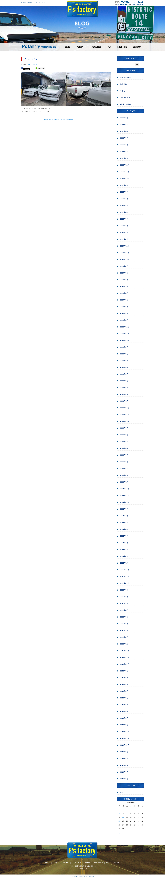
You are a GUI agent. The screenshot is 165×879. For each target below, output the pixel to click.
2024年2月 (124, 313)
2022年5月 (124, 455)
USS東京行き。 (126, 97)
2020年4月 (124, 624)
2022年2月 (124, 475)
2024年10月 (124, 259)
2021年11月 (124, 495)
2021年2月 (124, 556)
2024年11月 (124, 253)
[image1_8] (43, 104)
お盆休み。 (124, 84)
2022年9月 (124, 428)
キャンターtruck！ (68, 120)
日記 (121, 792)
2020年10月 (124, 583)
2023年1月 (124, 401)
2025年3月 (124, 226)
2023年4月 (124, 381)
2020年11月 (124, 576)
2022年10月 (124, 421)
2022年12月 (124, 408)
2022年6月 (124, 448)
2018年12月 (124, 732)
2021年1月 (124, 563)
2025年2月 (124, 232)
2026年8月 (124, 118)
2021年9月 (124, 509)
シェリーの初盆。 (126, 77)
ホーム (67, 47)
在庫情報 (95, 47)
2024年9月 (124, 266)
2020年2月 (124, 637)
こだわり (80, 47)
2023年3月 (124, 388)
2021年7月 (124, 522)
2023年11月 (124, 334)
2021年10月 (124, 502)
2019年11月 (124, 657)
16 (119, 821)
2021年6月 (124, 529)
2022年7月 (124, 441)
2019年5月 (124, 698)
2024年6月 (124, 286)
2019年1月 (124, 725)
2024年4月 (124, 300)
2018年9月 (124, 752)
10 (123, 817)
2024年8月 (124, 273)
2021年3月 (124, 549)
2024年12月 (124, 246)
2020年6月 (124, 610)
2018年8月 (124, 758)
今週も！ (123, 91)
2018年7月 (124, 765)
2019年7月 (124, 684)
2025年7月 (124, 199)
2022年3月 (124, 468)
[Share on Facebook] (22, 69)
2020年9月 (124, 590)
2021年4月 (124, 543)
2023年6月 (124, 367)
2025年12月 (124, 165)
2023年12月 (124, 327)
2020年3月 (124, 630)
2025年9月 (124, 185)
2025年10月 (124, 178)
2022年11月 (124, 414)
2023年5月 (124, 374)
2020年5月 (124, 617)
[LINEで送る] (40, 69)
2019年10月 (124, 664)
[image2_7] (88, 104)
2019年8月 (124, 678)
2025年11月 (124, 172)
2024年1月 (124, 320)
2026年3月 (124, 145)
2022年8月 (124, 435)
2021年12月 (124, 489)
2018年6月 (124, 772)
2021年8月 (124, 516)
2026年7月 (124, 124)
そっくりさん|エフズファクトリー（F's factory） (33, 2)
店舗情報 (122, 47)
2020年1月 (124, 644)
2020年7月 (124, 603)
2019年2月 (124, 718)
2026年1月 (124, 158)
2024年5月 (124, 293)
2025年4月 (124, 219)
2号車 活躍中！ (126, 104)
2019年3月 (124, 711)
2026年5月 (124, 131)
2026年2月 (124, 151)
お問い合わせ (137, 47)
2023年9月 (124, 347)
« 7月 (119, 833)
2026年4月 (124, 138)
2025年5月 (124, 212)
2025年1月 (124, 239)
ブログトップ (131, 58)
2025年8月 (124, 192)
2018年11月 (124, 738)
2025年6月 (124, 205)
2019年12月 (124, 651)
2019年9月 (124, 671)
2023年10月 (124, 340)
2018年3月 (124, 779)
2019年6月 (124, 691)
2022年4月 (124, 462)
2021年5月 (124, 536)
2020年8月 (124, 597)
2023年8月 (124, 354)
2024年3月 (124, 307)
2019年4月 (124, 705)
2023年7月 (124, 361)
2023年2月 (124, 394)
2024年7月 (124, 280)
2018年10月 (124, 745)
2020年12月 (124, 570)
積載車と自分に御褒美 (50, 120)
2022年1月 (124, 482)
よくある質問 (109, 47)
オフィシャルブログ (113, 862)
